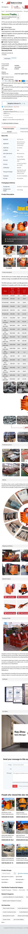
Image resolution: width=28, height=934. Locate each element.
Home (3, 11)
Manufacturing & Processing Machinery (14, 11)
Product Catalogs (23, 873)
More (3, 922)
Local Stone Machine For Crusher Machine (13, 897)
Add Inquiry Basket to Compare (10, 123)
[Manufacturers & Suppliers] (14, 2)
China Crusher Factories (8, 908)
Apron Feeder (19, 876)
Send (15, 786)
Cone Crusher (5, 879)
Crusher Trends (6, 919)
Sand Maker (4, 882)
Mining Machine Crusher (8, 915)
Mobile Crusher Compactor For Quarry (12, 900)
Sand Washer (19, 882)
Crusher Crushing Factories (9, 912)
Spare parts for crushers (7, 876)
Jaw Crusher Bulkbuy (18, 919)
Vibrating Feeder (20, 879)
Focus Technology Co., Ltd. (19, 927)
